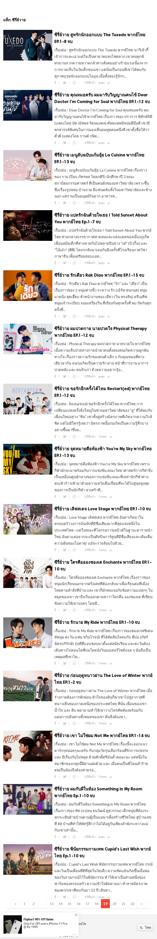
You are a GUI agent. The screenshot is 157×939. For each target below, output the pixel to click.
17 (87, 903)
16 (78, 903)
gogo (102, 82)
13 (51, 903)
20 (114, 903)
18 (96, 903)
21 (123, 903)
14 (60, 903)
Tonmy (103, 436)
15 (69, 903)
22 (132, 903)
